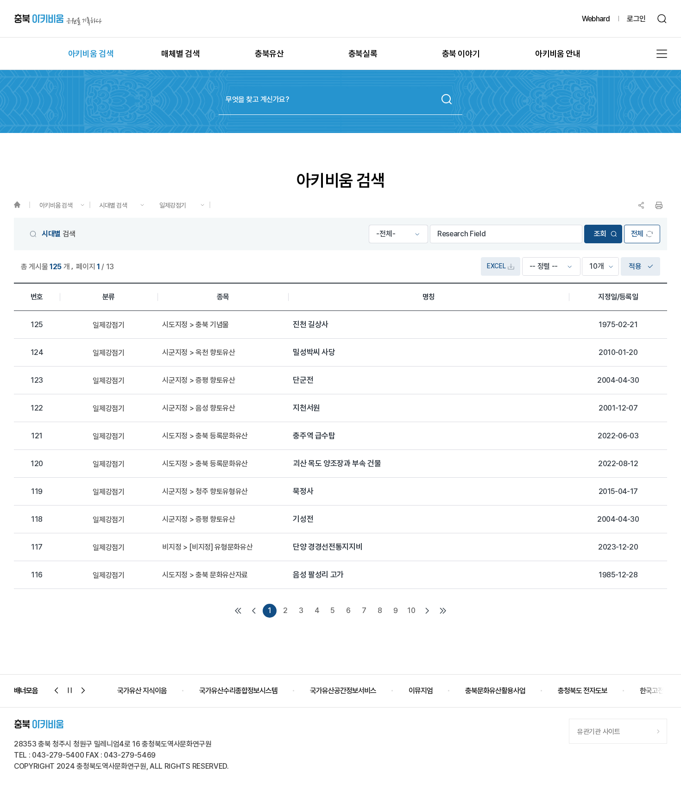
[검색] (662, 19)
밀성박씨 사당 (314, 352)
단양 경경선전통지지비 (327, 547)
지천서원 (306, 408)
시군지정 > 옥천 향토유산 (198, 352)
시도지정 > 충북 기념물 (195, 325)
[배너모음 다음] (83, 690)
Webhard (596, 18)
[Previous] (254, 611)
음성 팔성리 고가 (318, 575)
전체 (637, 233)
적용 (635, 266)
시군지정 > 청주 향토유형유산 (205, 491)
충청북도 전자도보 (582, 690)
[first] (238, 611)
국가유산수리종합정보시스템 (238, 690)
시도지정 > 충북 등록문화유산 (205, 436)
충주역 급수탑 (314, 436)
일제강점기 (172, 205)
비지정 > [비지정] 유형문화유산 (207, 547)
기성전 (303, 519)
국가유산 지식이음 (142, 690)
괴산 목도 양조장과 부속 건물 (337, 464)
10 (411, 610)
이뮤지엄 (421, 690)
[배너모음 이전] (56, 690)
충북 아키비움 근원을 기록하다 (58, 18)
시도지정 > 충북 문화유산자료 (205, 575)
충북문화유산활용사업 (495, 690)
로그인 (636, 18)
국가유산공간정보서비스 (343, 690)
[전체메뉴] (661, 54)
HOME (21, 205)
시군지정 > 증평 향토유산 (198, 380)
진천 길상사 (310, 325)
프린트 (658, 205)
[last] (443, 611)
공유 (641, 205)
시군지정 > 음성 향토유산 (198, 408)
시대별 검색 (113, 205)
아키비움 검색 (56, 205)
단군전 (303, 380)
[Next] (427, 611)
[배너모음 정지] (70, 690)
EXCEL (496, 266)
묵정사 (303, 491)
